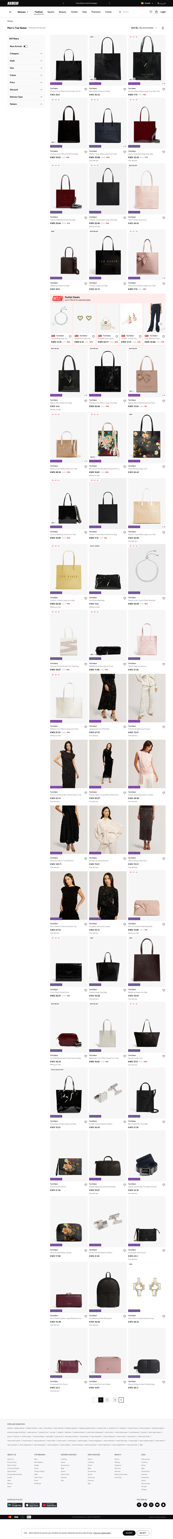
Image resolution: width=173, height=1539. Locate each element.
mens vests (121, 1436)
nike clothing (58, 1428)
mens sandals (12, 1445)
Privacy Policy (12, 1462)
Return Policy (11, 1465)
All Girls (144, 1486)
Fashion (39, 12)
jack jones (59, 1436)
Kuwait (9, 1477)
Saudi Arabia (11, 1471)
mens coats (61, 1440)
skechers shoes (78, 1432)
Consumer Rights (13, 1468)
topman (17, 1436)
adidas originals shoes (87, 1428)
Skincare (117, 1471)
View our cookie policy (102, 1533)
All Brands (37, 1483)
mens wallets (65, 1445)
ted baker (49, 1436)
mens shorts (159, 1440)
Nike (35, 1459)
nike (40, 1428)
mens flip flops (121, 1440)
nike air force (133, 1428)
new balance (134, 1432)
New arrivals (65, 1474)
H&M (36, 1474)
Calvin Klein (38, 1477)
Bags (62, 1468)
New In (90, 1459)
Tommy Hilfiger (39, 1471)
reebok (60, 1432)
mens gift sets (132, 1445)
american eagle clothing (16, 1432)
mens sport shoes (71, 1436)
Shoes (63, 1462)
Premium (96, 12)
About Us (10, 1459)
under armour (32, 1432)
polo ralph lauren (155, 1432)
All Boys (144, 1489)
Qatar (9, 1480)
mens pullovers (39, 1440)
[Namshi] (13, 3)
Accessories (65, 1465)
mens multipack (109, 1436)
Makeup (117, 1462)
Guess (36, 1468)
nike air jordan (145, 1428)
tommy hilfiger (38, 1436)
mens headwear (39, 1445)
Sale (62, 1480)
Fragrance (118, 1465)
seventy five (102, 1428)
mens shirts (131, 1436)
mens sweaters (52, 1445)
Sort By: (135, 28)
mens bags (133, 1440)
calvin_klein (109, 1432)
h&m (141, 1445)
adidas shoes (19, 1428)
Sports (50, 12)
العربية (163, 3)
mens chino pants (13, 1440)
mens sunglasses (95, 1440)
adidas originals (71, 1428)
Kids (84, 12)
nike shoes (48, 1428)
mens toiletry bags (146, 1440)
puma (9, 1436)
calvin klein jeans (121, 1432)
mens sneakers (96, 1436)
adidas (9, 1428)
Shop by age (145, 1483)
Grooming (91, 1477)
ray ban (53, 1432)
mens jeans (72, 1440)
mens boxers (27, 1440)
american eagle (157, 1428)
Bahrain (9, 1483)
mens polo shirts (144, 1436)
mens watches (109, 1440)
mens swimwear (90, 1445)
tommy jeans (26, 1436)
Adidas (36, 1465)
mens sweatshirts (118, 1445)
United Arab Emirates (14, 1474)
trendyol (123, 1428)
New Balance (38, 1462)
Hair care (118, 1468)
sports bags (82, 1440)
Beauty (62, 12)
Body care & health (121, 1474)
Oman (9, 1486)
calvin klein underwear (95, 1432)
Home (108, 12)
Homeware (145, 1477)
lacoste (144, 1432)
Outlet (74, 12)
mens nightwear (104, 1445)
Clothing (64, 1459)
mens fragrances (25, 1445)
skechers (68, 1432)
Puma (36, 1480)
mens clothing (77, 1445)
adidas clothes (31, 1428)
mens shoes (84, 1436)
